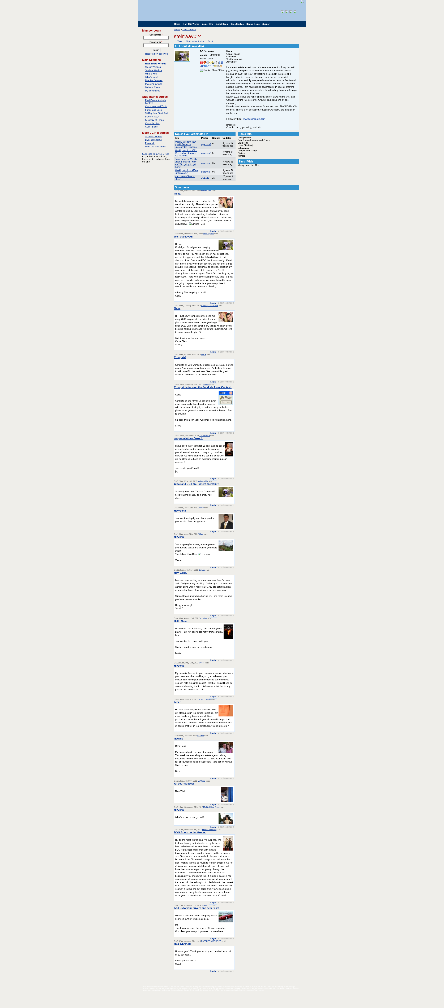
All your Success (184, 783)
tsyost (201, 663)
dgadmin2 (206, 144)
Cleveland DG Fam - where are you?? (196, 483)
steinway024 (208, 234)
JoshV (201, 508)
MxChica (201, 781)
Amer (177, 702)
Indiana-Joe (206, 191)
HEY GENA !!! (182, 943)
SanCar (202, 570)
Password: (156, 42)
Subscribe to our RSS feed (155, 154)
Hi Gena (179, 536)
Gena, (177, 193)
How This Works (191, 24)
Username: (156, 34)
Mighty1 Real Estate (211, 807)
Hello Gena (180, 621)
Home (177, 24)
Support (266, 24)
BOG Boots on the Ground (190, 832)
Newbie (178, 738)
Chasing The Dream (209, 306)
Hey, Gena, (180, 572)
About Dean (222, 24)
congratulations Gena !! (188, 438)
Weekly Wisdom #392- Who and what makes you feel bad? (186, 153)
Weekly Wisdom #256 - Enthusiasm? (186, 171)
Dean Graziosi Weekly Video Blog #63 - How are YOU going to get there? (186, 163)
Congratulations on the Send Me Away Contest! (203, 387)
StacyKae (203, 618)
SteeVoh (206, 384)
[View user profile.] (182, 60)
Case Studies (237, 24)
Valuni (200, 534)
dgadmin (205, 163)
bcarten (200, 736)
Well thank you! (183, 236)
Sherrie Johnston (209, 830)
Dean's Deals (253, 24)
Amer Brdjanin (205, 699)
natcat (203, 354)
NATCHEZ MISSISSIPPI (211, 941)
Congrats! (180, 357)
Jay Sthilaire (204, 435)
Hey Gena (180, 510)
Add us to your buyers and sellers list (196, 907)
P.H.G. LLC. (207, 905)
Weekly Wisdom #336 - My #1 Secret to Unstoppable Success (186, 144)
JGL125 (205, 178)
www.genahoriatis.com (254, 119)
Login (213, 231)
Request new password (156, 53)
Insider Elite (207, 24)
